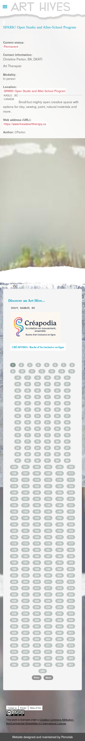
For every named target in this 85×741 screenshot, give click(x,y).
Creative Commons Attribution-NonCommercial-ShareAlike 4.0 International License (40, 721)
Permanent (11, 46)
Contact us (12, 708)
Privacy (23, 708)
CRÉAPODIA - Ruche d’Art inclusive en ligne (38, 347)
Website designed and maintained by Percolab (42, 737)
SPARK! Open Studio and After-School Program (35, 91)
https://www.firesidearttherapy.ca (25, 124)
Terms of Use (35, 708)
